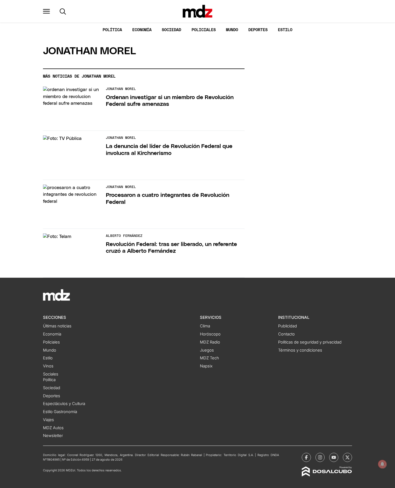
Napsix (206, 366)
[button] (46, 11)
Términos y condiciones (300, 350)
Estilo (285, 30)
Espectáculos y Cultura (64, 403)
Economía (142, 30)
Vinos (48, 366)
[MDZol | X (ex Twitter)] (347, 457)
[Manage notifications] (382, 464)
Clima (205, 326)
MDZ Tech (209, 358)
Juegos (207, 350)
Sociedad (171, 30)
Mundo (232, 30)
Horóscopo (210, 334)
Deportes (258, 30)
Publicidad (287, 326)
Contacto (286, 334)
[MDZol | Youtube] (333, 457)
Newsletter (53, 435)
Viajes (48, 419)
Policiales (204, 30)
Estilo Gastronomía (60, 411)
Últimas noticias (57, 326)
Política (112, 30)
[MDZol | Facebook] (306, 457)
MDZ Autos (53, 427)
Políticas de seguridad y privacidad (310, 342)
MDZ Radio (210, 342)
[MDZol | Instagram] (320, 457)
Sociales (50, 374)
